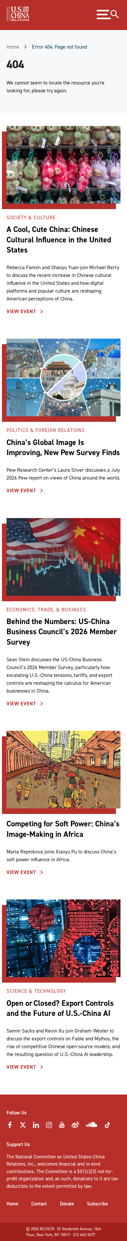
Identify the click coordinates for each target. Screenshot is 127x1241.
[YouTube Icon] (62, 1126)
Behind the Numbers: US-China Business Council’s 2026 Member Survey (62, 631)
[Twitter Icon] (23, 1126)
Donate (67, 1204)
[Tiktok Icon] (107, 1127)
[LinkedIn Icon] (36, 1126)
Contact (39, 1204)
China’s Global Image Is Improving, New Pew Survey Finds (63, 447)
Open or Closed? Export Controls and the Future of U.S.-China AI (60, 1008)
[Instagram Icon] (49, 1126)
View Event (22, 311)
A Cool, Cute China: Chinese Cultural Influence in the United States (59, 239)
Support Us (18, 1144)
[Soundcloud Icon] (92, 1125)
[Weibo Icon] (75, 1126)
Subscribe (97, 1204)
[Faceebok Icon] (10, 1126)
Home (13, 46)
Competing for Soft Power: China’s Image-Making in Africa (63, 829)
